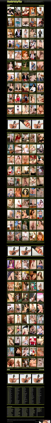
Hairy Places (17, 411)
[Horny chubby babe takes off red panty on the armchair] (32, 286)
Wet (37, 403)
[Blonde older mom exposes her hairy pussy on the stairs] (32, 138)
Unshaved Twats (40, 409)
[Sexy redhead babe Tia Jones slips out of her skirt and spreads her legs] (25, 340)
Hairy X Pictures (32, 411)
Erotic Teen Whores (25, 409)
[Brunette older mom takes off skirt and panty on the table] (25, 362)
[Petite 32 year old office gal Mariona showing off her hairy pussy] (40, 33)
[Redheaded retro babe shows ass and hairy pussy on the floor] (32, 225)
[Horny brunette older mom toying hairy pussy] (10, 76)
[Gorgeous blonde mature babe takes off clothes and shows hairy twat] (10, 22)
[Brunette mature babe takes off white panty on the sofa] (40, 181)
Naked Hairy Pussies (18, 409)
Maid (23, 400)
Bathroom (9, 393)
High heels (24, 393)
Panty (31, 396)
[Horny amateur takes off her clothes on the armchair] (25, 11)
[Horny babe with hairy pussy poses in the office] (32, 236)
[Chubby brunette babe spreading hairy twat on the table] (32, 275)
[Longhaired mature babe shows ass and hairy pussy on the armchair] (32, 159)
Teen (37, 400)
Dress (16, 396)
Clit (16, 391)
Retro (30, 402)
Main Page (8, 369)
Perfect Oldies (25, 412)
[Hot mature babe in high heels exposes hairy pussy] (18, 76)
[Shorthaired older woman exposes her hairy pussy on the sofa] (40, 138)
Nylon (31, 393)
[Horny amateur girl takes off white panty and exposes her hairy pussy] (18, 98)
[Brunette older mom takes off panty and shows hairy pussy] (32, 362)
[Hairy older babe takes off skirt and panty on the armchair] (18, 181)
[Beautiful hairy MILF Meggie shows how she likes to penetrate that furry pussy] (18, 236)
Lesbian (24, 397)
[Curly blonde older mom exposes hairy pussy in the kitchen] (18, 170)
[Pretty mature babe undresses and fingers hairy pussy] (40, 225)
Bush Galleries (32, 415)
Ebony (16, 397)
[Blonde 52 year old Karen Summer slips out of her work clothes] (32, 55)
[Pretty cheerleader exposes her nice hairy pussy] (40, 236)
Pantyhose (31, 397)
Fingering (17, 400)
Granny (24, 389)
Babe (9, 391)
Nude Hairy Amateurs (11, 409)
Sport (38, 392)
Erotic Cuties (24, 410)
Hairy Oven (17, 414)
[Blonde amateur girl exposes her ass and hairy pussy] (10, 170)
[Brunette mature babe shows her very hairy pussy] (10, 297)
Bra (8, 403)
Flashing (17, 402)
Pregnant (31, 400)
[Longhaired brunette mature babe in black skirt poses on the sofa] (32, 87)
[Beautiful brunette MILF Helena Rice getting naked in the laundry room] (10, 55)
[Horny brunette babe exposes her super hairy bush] (32, 297)
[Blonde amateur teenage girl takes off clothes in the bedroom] (25, 148)
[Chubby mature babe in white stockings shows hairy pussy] (10, 11)
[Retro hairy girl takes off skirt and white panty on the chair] (25, 319)
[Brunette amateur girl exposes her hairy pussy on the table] (25, 170)
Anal (9, 388)
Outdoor (31, 395)
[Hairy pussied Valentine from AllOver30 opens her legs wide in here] (25, 308)
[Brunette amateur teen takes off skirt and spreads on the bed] (18, 55)
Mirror (23, 403)
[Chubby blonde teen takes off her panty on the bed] (25, 275)
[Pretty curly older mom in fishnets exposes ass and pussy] (10, 286)
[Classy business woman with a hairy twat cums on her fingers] (18, 275)
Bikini (9, 399)
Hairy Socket (39, 410)
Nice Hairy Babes (18, 410)
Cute (16, 395)
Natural (31, 390)
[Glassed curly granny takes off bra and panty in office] (32, 33)
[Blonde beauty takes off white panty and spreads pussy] (40, 98)
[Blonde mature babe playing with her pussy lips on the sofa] (40, 351)
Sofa (37, 391)
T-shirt (38, 396)
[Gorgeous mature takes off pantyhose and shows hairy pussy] (10, 87)
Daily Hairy (9, 412)
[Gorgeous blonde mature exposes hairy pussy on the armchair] (18, 297)
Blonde (9, 400)
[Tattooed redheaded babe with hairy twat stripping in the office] (10, 340)
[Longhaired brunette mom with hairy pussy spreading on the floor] (25, 203)
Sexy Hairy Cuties (18, 412)
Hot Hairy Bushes (25, 415)
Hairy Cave (39, 411)
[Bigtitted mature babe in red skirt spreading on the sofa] (18, 203)
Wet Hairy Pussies (10, 411)
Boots (9, 402)
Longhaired (24, 399)
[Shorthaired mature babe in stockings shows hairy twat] (10, 98)
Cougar (17, 392)
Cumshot (17, 393)
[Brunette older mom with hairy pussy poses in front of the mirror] (25, 286)
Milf (23, 402)
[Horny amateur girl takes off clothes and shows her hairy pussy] (40, 308)
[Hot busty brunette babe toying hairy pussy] (10, 264)
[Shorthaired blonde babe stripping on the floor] (32, 170)
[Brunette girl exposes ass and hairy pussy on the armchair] (40, 87)
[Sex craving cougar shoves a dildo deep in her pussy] (18, 65)
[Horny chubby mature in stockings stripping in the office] (18, 11)
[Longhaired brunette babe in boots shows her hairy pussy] (10, 362)
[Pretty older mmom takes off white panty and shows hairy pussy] (40, 22)
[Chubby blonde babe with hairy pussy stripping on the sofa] (10, 203)
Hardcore (24, 391)
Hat (23, 392)
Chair (16, 389)
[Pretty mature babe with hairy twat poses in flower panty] (25, 33)
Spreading (38, 393)
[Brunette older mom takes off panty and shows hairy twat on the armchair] (25, 192)
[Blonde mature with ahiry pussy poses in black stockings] (40, 65)
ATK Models (31, 414)
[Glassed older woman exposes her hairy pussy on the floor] (25, 159)
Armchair (9, 389)
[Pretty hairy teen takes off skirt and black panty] (32, 65)
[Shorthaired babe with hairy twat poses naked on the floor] (32, 181)
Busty (16, 388)
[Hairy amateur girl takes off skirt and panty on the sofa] (32, 340)
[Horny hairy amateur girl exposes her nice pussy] (18, 286)
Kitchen (24, 395)
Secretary (31, 403)
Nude (30, 391)
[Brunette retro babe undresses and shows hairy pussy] (18, 340)
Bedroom (9, 397)
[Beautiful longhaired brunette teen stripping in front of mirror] (25, 109)
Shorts (38, 388)
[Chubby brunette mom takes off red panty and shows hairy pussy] (40, 330)
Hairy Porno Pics (10, 415)
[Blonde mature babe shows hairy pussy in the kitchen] (10, 33)
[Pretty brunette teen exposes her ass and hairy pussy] (18, 362)
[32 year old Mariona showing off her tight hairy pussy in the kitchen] (32, 109)
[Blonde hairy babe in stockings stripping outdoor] (18, 225)
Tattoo (38, 399)
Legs (23, 396)
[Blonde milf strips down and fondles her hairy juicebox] (32, 351)
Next (43, 369)
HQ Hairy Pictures (10, 410)
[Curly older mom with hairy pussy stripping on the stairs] (40, 362)
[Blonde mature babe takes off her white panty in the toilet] (10, 330)
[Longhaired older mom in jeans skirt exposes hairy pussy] (40, 214)
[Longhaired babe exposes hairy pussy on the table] (40, 76)
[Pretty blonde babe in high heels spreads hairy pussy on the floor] (40, 340)
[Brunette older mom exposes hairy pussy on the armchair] (25, 297)
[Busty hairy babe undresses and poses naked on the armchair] (40, 11)
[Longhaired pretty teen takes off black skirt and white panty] (40, 203)
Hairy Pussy (24, 411)
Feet (16, 399)
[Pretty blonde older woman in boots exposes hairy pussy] (18, 192)
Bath (9, 392)
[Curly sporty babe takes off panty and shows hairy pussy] (32, 192)
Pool (30, 399)
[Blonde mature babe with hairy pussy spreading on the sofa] (25, 214)
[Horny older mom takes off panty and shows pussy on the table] (32, 22)
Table (38, 397)
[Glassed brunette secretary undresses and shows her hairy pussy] (10, 308)
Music (31, 388)
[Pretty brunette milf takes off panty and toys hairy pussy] (32, 148)
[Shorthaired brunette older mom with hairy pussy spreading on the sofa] (40, 297)
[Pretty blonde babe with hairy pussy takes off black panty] (10, 214)
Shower (38, 389)
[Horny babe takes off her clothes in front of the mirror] (40, 275)
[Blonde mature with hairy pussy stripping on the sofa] (40, 159)
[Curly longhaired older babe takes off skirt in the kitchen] (25, 98)
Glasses (24, 388)
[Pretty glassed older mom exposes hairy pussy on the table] (25, 236)
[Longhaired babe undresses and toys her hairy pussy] (18, 44)
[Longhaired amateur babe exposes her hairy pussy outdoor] (25, 65)
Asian (9, 390)
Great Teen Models (32, 410)
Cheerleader (17, 390)
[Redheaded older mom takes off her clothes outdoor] (10, 319)
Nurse (31, 392)
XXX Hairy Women (32, 412)
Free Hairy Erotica (25, 414)
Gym (23, 390)
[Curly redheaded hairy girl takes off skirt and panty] (25, 55)
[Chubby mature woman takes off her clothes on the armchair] (10, 44)
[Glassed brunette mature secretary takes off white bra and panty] (25, 44)
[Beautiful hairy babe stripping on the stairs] (18, 138)
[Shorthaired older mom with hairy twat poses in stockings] (18, 33)
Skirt (37, 390)
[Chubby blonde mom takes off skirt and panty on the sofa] (32, 76)
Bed (8, 396)
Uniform (38, 402)
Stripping (38, 395)
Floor (16, 403)
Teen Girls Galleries (10, 414)
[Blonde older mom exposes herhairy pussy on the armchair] (25, 87)
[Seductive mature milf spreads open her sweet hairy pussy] (10, 148)
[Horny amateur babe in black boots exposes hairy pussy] (32, 11)
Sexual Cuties (32, 409)
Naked (31, 389)
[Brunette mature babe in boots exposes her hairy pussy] (18, 319)
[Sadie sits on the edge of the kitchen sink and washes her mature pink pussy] (18, 148)
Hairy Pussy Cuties (18, 415)
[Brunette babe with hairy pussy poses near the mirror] (40, 109)
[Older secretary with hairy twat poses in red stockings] (32, 308)
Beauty (9, 395)
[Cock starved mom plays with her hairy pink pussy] (18, 351)
